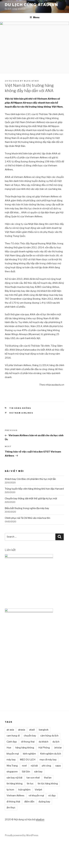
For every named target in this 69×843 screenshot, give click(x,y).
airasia (21, 729)
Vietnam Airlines (21, 413)
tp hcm (10, 789)
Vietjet (38, 789)
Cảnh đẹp (12, 741)
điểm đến (29, 801)
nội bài (34, 765)
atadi (32, 729)
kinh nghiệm (29, 753)
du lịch (55, 741)
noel (24, 765)
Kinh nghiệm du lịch (50, 753)
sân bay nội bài (14, 777)
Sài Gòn (26, 771)
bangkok (43, 729)
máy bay (11, 759)
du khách (43, 741)
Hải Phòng (44, 747)
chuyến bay (30, 735)
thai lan (48, 777)
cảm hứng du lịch (49, 735)
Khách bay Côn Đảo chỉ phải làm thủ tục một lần (30, 479)
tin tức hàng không (48, 783)
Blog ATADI (31, 81)
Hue (9, 747)
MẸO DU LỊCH (27, 759)
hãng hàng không (24, 747)
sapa (58, 765)
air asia (10, 729)
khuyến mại (13, 753)
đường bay (44, 801)
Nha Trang (12, 765)
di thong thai (27, 741)
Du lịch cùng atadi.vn (31, 4)
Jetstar (58, 747)
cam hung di (13, 735)
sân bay (38, 771)
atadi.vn (40, 819)
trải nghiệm (24, 789)
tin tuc (30, 783)
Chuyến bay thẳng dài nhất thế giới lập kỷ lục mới (31, 498)
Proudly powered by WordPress (21, 835)
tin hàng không (15, 783)
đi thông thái (13, 801)
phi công (46, 765)
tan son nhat (33, 777)
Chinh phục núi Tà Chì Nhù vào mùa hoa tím (27, 518)
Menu (36, 17)
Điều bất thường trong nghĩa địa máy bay (27, 508)
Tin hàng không (20, 408)
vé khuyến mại (36, 795)
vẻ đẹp (52, 795)
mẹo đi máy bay (48, 759)
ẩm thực (11, 807)
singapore (12, 771)
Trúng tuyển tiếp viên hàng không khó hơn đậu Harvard (34, 488)
